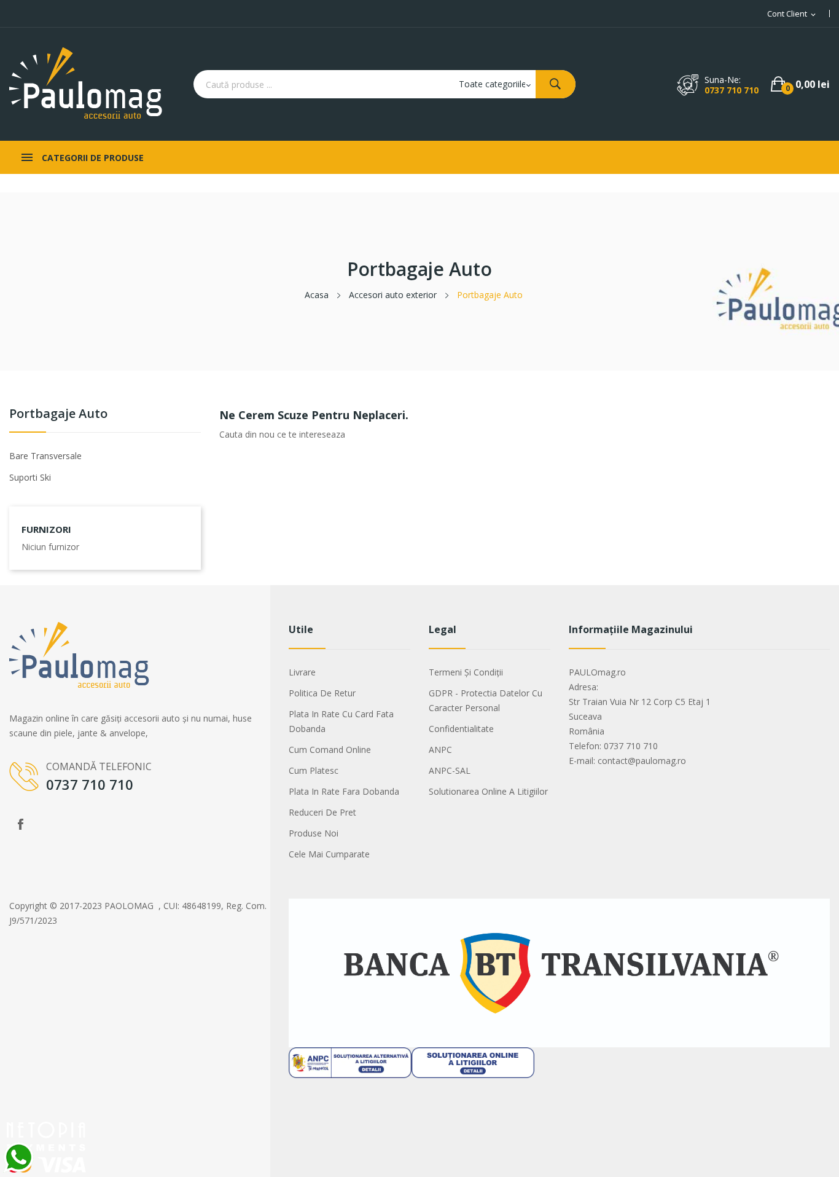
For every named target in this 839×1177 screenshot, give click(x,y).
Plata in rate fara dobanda (344, 791)
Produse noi (313, 833)
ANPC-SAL (449, 770)
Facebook (20, 824)
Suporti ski (30, 477)
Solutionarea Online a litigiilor (488, 791)
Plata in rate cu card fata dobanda (341, 721)
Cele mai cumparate (329, 854)
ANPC (440, 749)
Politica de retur (322, 693)
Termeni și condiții (466, 672)
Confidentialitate (461, 728)
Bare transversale (45, 456)
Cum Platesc (313, 770)
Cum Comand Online (330, 749)
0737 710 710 (731, 90)
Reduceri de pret (322, 812)
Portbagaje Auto (58, 414)
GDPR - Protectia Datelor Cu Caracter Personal (485, 700)
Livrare (302, 672)
